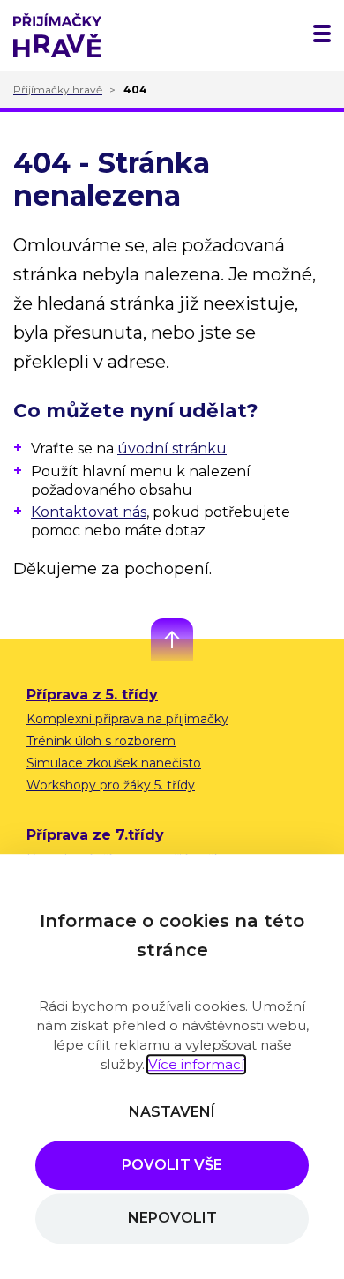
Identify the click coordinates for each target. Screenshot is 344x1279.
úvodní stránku (172, 448)
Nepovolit (172, 1218)
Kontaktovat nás (88, 512)
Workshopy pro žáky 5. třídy (110, 785)
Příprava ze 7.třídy (95, 834)
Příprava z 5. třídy (92, 694)
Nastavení (172, 1111)
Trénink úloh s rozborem (101, 741)
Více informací (196, 1064)
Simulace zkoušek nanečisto (113, 763)
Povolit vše (172, 1164)
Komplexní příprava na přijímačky (127, 719)
